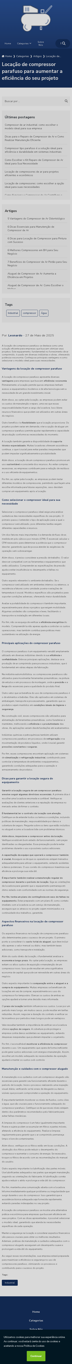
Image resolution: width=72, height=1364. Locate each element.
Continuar (36, 1356)
